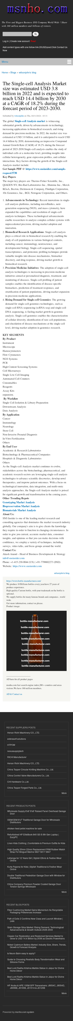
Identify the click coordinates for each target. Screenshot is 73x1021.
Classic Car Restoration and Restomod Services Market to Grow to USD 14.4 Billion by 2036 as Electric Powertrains (36, 937)
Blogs (13, 72)
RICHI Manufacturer (16, 756)
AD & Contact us (14, 694)
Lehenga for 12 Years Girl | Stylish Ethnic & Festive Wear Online (34, 859)
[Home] (36, 9)
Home (5, 72)
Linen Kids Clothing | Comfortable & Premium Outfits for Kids (36, 843)
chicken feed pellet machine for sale (24, 828)
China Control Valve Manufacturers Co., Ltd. (28, 775)
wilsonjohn (19, 115)
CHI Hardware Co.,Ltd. (18, 781)
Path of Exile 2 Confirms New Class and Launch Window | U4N (35, 920)
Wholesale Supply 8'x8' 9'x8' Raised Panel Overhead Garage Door (36, 812)
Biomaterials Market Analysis (19, 510)
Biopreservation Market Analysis (21, 506)
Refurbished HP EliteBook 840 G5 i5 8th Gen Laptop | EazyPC (33, 835)
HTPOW (11, 744)
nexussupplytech (15, 750)
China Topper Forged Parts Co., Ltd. (24, 787)
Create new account (20, 41)
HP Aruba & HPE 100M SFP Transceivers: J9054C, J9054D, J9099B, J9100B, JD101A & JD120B (36, 986)
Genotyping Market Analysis (19, 502)
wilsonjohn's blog (27, 72)
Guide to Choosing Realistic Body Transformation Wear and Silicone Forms (35, 960)
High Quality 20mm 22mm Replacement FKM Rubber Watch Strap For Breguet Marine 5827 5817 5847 (36, 850)
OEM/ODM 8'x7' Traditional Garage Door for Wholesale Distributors (33, 821)
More (64, 792)
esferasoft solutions (16, 738)
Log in (6, 41)
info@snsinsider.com (14, 558)
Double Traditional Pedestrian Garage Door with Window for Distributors (36, 876)
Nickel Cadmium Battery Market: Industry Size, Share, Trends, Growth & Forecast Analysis (36, 946)
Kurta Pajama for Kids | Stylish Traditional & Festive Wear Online (34, 868)
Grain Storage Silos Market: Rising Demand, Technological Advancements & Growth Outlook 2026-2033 (35, 928)
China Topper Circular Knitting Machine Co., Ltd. (30, 769)
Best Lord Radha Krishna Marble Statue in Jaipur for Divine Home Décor (35, 969)
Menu (5, 61)
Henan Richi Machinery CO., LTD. (23, 732)
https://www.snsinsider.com (27, 566)
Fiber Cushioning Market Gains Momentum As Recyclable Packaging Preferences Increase (35, 911)
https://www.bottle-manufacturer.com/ (23, 580)
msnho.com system (24, 1011)
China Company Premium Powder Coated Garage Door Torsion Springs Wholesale (34, 885)
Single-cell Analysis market (30, 121)
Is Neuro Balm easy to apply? (21, 953)
